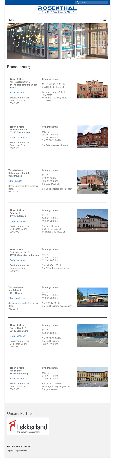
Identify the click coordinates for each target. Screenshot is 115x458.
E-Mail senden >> (18, 92)
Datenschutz (23, 450)
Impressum (12, 450)
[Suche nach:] (91, 2)
